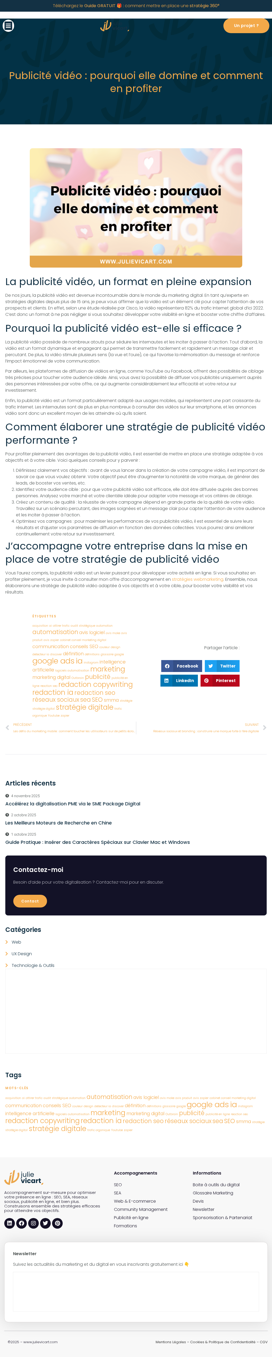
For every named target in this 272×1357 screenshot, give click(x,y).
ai (50, 626)
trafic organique (98, 1130)
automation (104, 626)
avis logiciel (92, 632)
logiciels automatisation (72, 671)
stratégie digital (43, 709)
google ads (53, 660)
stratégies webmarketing (197, 579)
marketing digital (51, 677)
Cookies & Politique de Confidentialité (223, 1342)
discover (56, 654)
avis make (113, 633)
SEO (97, 700)
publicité (97, 677)
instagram (91, 663)
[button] (8, 25)
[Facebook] (21, 1223)
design (115, 647)
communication (50, 646)
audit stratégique (83, 626)
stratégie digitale (84, 707)
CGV (264, 1342)
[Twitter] (45, 1223)
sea (85, 700)
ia (79, 660)
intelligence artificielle (29, 1113)
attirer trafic (61, 626)
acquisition (40, 626)
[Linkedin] (9, 1223)
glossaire (107, 654)
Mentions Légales (171, 1342)
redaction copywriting (95, 684)
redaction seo (94, 693)
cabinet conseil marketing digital (83, 640)
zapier (65, 716)
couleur (104, 647)
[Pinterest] (57, 1223)
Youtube (54, 716)
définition (73, 653)
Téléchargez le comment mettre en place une (136, 6)
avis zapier (51, 640)
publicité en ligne (218, 1114)
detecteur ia (40, 654)
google (119, 654)
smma (111, 700)
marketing (107, 669)
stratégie (126, 701)
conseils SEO (84, 646)
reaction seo (48, 686)
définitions (92, 654)
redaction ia (52, 692)
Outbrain (77, 678)
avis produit (183, 1098)
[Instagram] (33, 1223)
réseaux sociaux (55, 700)
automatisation (55, 632)
